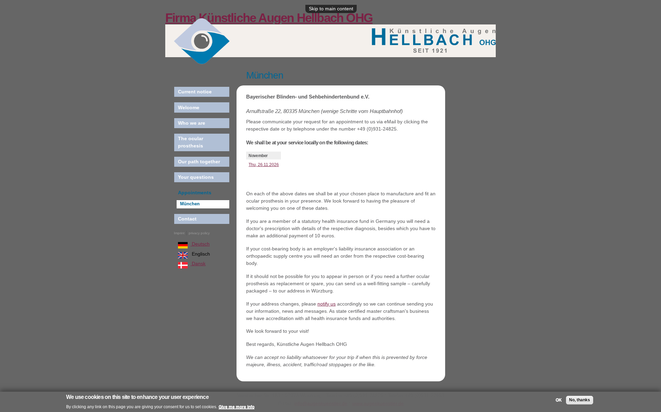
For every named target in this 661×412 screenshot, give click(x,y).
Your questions (196, 177)
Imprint (179, 233)
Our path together (199, 161)
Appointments (194, 192)
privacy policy (199, 233)
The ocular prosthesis (190, 142)
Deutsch (200, 244)
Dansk (198, 263)
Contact (187, 219)
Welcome (188, 107)
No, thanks (579, 400)
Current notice (195, 91)
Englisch (200, 254)
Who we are (191, 123)
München (190, 204)
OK (559, 400)
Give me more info (236, 406)
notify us (326, 304)
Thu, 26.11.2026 (264, 164)
